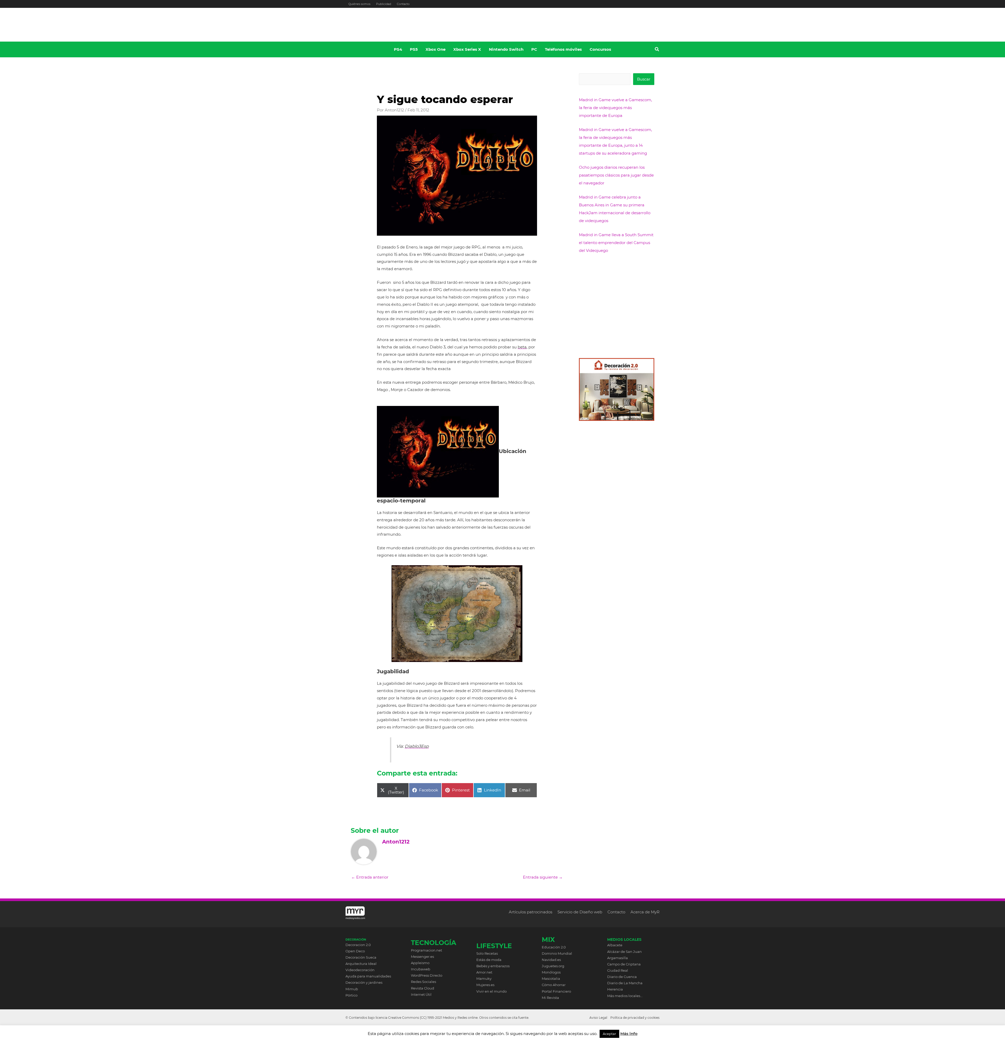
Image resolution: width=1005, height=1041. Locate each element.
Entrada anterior (369, 877)
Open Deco (355, 951)
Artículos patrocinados (530, 911)
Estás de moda (488, 960)
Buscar (643, 79)
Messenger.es (422, 956)
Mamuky (484, 978)
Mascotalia (551, 978)
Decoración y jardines (363, 982)
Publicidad (383, 4)
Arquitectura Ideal (361, 963)
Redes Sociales (423, 982)
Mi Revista (550, 997)
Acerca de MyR (645, 911)
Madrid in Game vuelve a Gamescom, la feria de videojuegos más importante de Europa (615, 107)
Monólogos (551, 972)
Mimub (351, 989)
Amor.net (484, 972)
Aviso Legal (598, 1018)
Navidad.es (551, 960)
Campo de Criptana (624, 964)
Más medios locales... (625, 996)
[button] (657, 50)
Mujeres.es (485, 985)
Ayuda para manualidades (368, 976)
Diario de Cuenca (622, 977)
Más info (629, 1033)
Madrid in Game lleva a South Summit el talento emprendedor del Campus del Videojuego (616, 242)
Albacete (614, 945)
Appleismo (420, 963)
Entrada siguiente (543, 877)
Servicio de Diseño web (579, 911)
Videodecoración (360, 970)
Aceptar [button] (609, 1034)
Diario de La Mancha (625, 983)
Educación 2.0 (554, 947)
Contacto (403, 4)
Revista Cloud (422, 988)
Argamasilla (617, 958)
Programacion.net (426, 950)
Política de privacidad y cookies (635, 1018)
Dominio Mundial (557, 953)
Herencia (615, 989)
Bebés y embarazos (493, 966)
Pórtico (351, 995)
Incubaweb (420, 969)
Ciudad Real (617, 970)
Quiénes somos (359, 4)
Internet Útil (421, 994)
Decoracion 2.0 (358, 945)
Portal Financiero (556, 991)
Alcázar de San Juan (624, 951)
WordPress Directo (426, 975)
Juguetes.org (553, 966)
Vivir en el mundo (491, 991)
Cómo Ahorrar (554, 985)
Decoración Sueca (360, 957)
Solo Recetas (487, 953)
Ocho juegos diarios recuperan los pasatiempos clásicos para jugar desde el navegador (616, 175)
